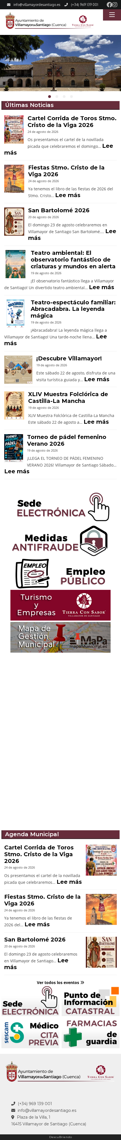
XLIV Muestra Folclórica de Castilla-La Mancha (68, 397)
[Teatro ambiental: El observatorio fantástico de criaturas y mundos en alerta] (15, 264)
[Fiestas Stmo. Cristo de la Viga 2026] (14, 179)
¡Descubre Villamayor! (69, 358)
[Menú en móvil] (112, 15)
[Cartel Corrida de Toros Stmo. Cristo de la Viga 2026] (14, 129)
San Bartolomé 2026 (58, 210)
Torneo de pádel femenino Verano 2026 (66, 440)
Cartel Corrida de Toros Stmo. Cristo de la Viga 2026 (72, 121)
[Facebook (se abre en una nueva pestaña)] (109, 5)
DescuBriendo (60, 1137)
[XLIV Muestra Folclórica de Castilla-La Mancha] (14, 405)
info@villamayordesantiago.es (37, 5)
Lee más (67, 195)
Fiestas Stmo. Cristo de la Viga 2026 (66, 171)
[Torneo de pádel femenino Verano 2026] (13, 448)
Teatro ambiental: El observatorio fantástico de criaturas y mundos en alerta (73, 259)
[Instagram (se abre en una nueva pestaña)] (114, 5)
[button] (49, 96)
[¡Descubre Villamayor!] (18, 370)
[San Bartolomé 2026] (14, 222)
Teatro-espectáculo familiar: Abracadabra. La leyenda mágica (73, 309)
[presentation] (7, 68)
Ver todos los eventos (58, 982)
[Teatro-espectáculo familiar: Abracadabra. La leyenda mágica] (15, 314)
